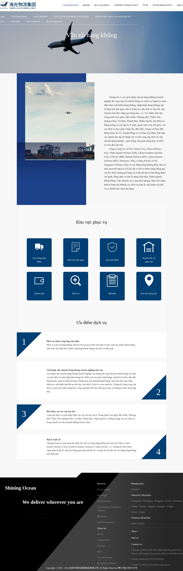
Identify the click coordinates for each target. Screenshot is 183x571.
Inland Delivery (104, 501)
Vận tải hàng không (19, 16)
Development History (107, 563)
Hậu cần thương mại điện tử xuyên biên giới (71, 16)
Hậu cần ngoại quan (54, 21)
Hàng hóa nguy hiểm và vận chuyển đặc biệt (112, 16)
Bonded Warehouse (106, 522)
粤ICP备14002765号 (127, 568)
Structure (101, 546)
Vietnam (141, 523)
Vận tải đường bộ (40, 16)
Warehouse (102, 516)
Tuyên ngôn (15, 21)
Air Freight (102, 495)
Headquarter (137, 483)
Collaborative (103, 540)
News (134, 531)
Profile (100, 534)
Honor (100, 551)
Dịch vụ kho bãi (33, 21)
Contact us (136, 544)
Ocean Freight (103, 489)
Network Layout (104, 557)
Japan (133, 523)
